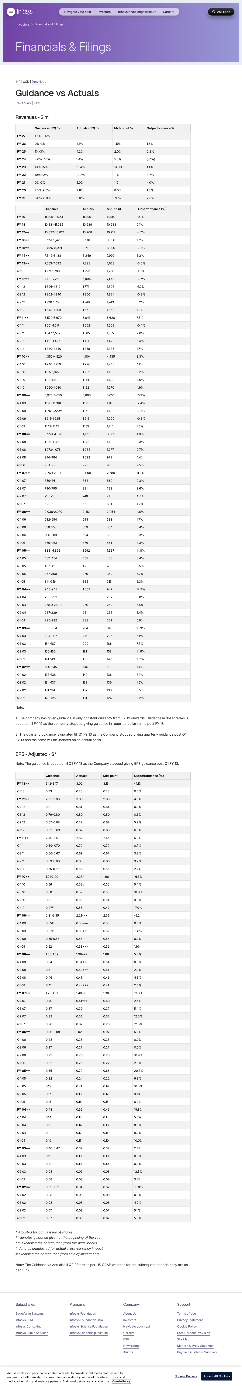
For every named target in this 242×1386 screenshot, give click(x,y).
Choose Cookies (186, 1376)
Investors (104, 12)
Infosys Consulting (29, 1326)
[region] (121, 1376)
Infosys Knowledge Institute (136, 12)
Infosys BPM (24, 1320)
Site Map (183, 1339)
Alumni (128, 1352)
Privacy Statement (190, 1320)
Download (39, 81)
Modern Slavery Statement (195, 1346)
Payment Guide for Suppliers (197, 1352)
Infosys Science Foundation (88, 1326)
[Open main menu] (11, 12)
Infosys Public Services (32, 1333)
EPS (37, 103)
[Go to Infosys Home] (25, 12)
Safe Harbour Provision (193, 1333)
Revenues (23, 103)
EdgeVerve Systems (29, 1313)
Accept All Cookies (216, 1376)
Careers (168, 12)
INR (18, 81)
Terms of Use (186, 1313)
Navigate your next (77, 12)
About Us (129, 1313)
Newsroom (131, 1346)
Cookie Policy (187, 1326)
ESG (126, 1339)
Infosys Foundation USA (86, 1320)
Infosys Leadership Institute (88, 1333)
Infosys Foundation (82, 1313)
